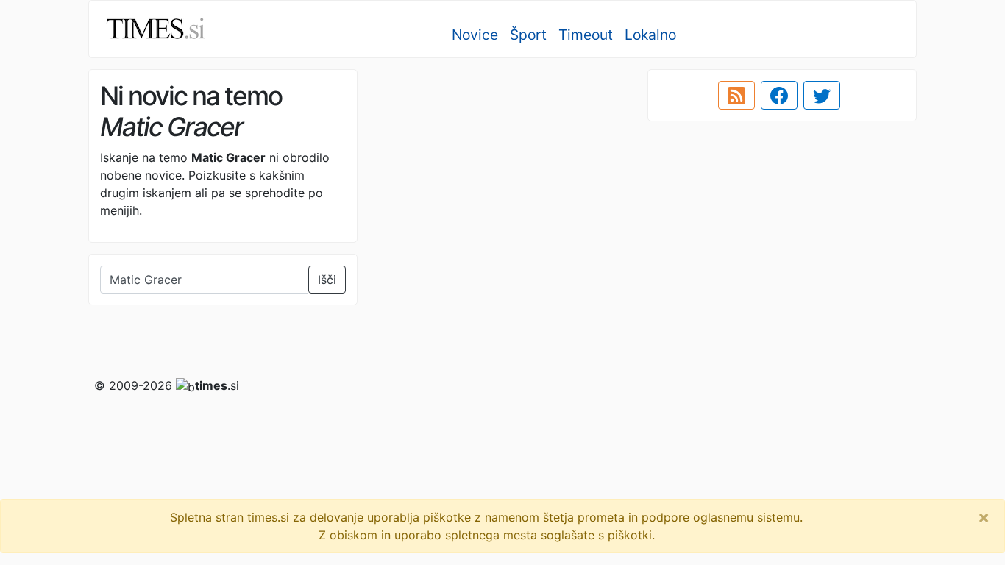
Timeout (585, 34)
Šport (528, 34)
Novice (475, 34)
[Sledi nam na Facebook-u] (779, 95)
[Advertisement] (502, 173)
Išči (327, 279)
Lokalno (650, 34)
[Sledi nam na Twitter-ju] (821, 95)
